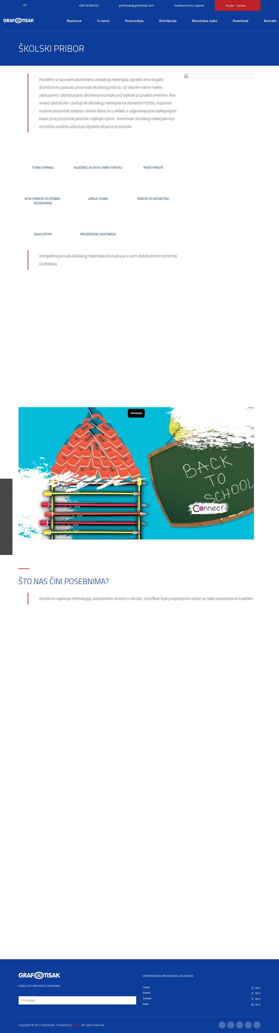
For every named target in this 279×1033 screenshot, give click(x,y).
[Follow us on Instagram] (6, 523)
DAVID (76, 1025)
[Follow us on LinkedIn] (6, 548)
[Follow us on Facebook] (6, 536)
